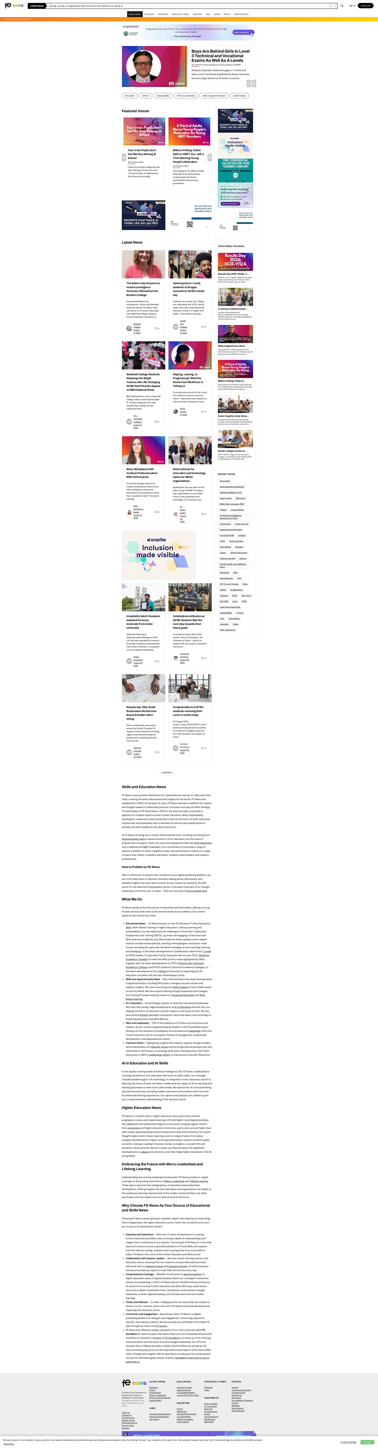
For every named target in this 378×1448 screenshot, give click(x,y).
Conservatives (237, 509)
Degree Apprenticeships (231, 529)
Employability (163, 95)
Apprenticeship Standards (232, 486)
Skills (128, 927)
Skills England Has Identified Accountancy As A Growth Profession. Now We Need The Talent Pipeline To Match (217, 58)
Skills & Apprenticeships (214, 95)
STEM (244, 601)
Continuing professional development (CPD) (230, 517)
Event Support (183, 1422)
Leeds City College (183, 324)
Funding (241, 535)
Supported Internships (230, 607)
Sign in (352, 5)
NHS (239, 578)
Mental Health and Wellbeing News (233, 565)
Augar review (226, 498)
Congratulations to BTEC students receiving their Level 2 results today (188, 711)
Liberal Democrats (238, 552)
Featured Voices (184, 1390)
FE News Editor (183, 509)
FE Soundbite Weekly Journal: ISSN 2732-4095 (188, 1394)
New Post (208, 1409)
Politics (223, 589)
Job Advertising (184, 1416)
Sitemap (125, 1428)
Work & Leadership (186, 95)
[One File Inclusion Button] (159, 554)
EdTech (145, 95)
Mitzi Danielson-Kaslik (138, 509)
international (225, 547)
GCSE (222, 541)
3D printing (225, 481)
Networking (237, 1395)
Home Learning (236, 541)
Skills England (180, 987)
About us (126, 1412)
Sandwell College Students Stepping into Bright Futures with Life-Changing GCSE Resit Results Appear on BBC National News (143, 382)
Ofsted (162, 971)
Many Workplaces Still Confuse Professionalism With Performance (142, 473)
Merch (227, 14)
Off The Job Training (229, 584)
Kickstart (239, 547)
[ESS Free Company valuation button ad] (235, 170)
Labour (223, 552)
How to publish (210, 1403)
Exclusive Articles (184, 1387)
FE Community (128, 1417)
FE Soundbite (172, 1337)
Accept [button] (367, 1442)
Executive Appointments (160, 1414)
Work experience (227, 630)
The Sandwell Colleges (137, 418)
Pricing (180, 1409)
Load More (166, 772)
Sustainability (226, 612)
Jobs (208, 14)
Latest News (134, 14)
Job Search (154, 1419)
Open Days (236, 1398)
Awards (235, 1387)
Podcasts (208, 1387)
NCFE (182, 408)
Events (217, 14)
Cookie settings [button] (348, 1442)
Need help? (209, 1422)
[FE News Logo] (13, 5)
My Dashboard (210, 1411)
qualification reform (159, 1054)
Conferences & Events (241, 1390)
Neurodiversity (226, 578)
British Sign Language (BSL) (232, 504)
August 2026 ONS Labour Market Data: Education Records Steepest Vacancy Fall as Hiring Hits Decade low (144, 158)
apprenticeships (192, 1274)
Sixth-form (246, 595)
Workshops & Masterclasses (238, 1409)
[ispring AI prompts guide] (143, 215)
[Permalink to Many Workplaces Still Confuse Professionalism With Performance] (143, 450)
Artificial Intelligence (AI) (231, 492)
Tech (222, 618)
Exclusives (149, 14)
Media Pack (182, 1411)
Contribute (163, 14)
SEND (234, 595)
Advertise (197, 14)
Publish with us (128, 1420)
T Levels (206, 951)
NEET (146, 847)
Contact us (126, 1415)
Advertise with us (129, 1423)
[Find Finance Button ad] (235, 195)
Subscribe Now (241, 14)
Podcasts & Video (180, 14)
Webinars (236, 1405)
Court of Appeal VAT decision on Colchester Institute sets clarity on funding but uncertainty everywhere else (187, 158)
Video (206, 1390)
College (223, 509)
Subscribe (365, 5)
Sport (234, 601)
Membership (209, 1419)
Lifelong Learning (227, 558)
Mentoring (224, 572)
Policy (245, 584)
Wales (235, 624)
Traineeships (234, 618)
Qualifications (236, 589)
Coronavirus (225, 524)
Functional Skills (227, 535)
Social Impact (239, 95)
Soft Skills (224, 601)
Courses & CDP (238, 1392)
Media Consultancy (185, 1419)
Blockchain (241, 498)
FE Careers (161, 1326)
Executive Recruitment (159, 1416)
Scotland (224, 595)
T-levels (239, 612)
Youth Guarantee (202, 843)
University (224, 624)
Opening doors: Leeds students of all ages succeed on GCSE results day (83, 6)
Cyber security (242, 524)
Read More (9, 1444)
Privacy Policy (128, 1425)
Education (130, 95)
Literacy (243, 558)
